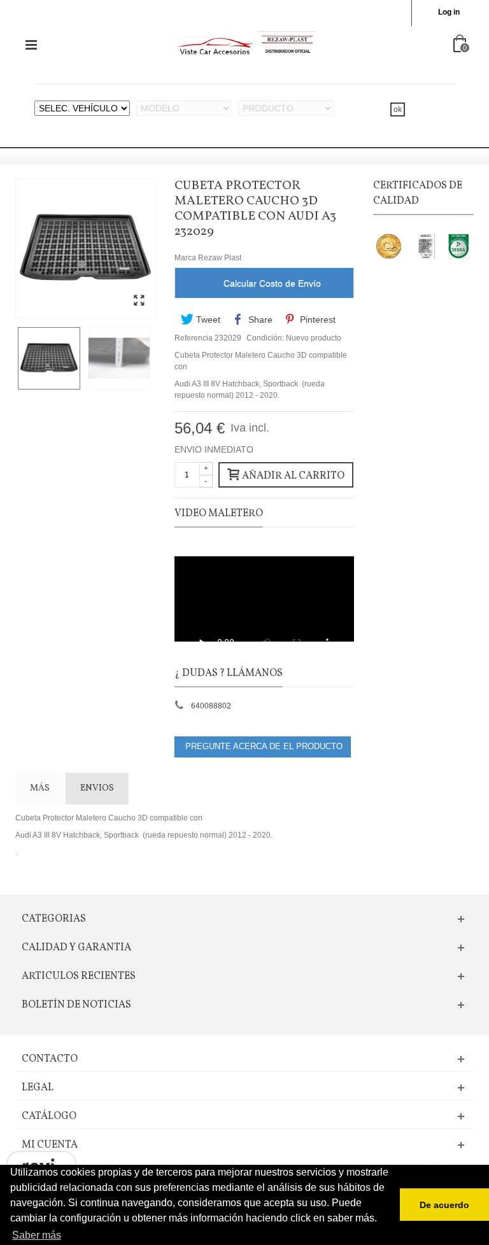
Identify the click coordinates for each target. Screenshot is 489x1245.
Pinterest (316, 319)
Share (259, 319)
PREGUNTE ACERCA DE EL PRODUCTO (263, 746)
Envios (97, 788)
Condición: (265, 338)
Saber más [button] (36, 1235)
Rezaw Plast (219, 257)
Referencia (193, 338)
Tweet (207, 319)
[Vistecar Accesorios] (246, 44)
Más (40, 788)
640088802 (211, 705)
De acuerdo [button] (444, 1205)
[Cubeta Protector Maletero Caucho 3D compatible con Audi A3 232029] (138, 301)
